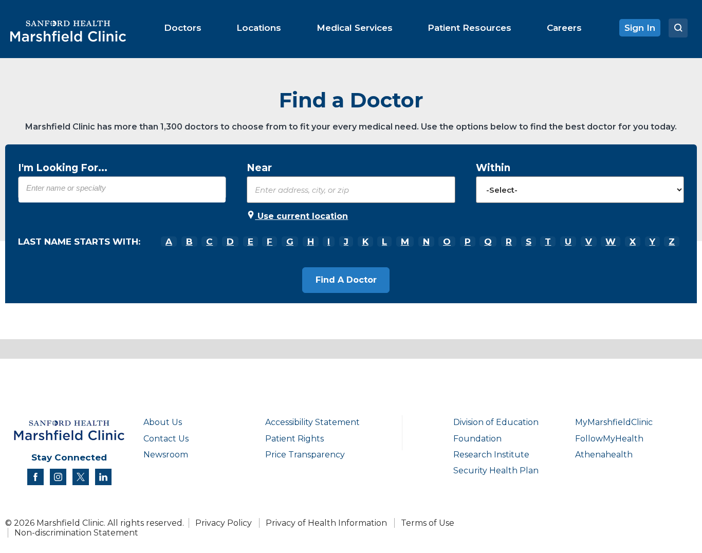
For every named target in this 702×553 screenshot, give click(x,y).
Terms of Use (427, 523)
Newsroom (165, 454)
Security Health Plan (496, 470)
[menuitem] (182, 27)
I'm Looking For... (62, 168)
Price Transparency (305, 454)
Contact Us (166, 439)
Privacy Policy (223, 523)
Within (493, 168)
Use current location (301, 216)
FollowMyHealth (609, 439)
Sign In (639, 28)
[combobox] (122, 187)
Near (259, 168)
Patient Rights (294, 439)
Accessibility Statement (312, 422)
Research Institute (491, 454)
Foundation (477, 439)
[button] (346, 280)
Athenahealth (604, 454)
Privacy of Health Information (326, 523)
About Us (162, 422)
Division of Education (496, 422)
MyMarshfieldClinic (614, 422)
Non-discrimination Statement (76, 533)
